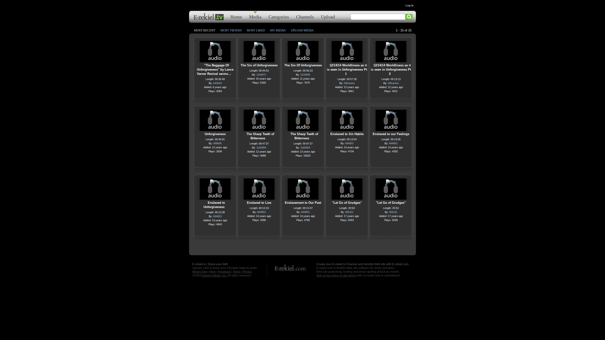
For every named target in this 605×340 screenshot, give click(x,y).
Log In (410, 5)
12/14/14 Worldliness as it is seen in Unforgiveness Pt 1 (347, 70)
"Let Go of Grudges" (347, 202)
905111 (349, 212)
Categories (278, 16)
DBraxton (349, 83)
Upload (328, 16)
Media (255, 16)
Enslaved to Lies (259, 202)
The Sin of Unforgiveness (259, 65)
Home (236, 16)
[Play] (215, 45)
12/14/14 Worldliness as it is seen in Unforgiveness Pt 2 (391, 70)
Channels (305, 16)
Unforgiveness (215, 134)
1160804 (261, 147)
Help (213, 271)
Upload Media (302, 30)
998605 (217, 143)
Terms (237, 271)
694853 (349, 143)
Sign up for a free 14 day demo (336, 275)
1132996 (305, 74)
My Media (278, 30)
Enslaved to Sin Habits (347, 134)
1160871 (261, 74)
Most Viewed (231, 30)
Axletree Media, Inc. (214, 275)
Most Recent (204, 30)
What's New (199, 271)
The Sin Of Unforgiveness (303, 65)
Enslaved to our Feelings (391, 134)
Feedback (224, 271)
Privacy (247, 271)
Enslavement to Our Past (303, 202)
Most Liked (256, 30)
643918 (217, 83)
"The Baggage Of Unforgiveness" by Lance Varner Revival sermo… (215, 70)
